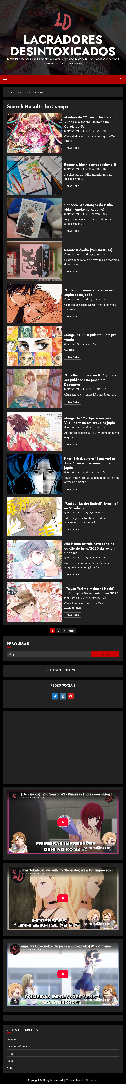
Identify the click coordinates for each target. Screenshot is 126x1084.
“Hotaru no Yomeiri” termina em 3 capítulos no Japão (90, 292)
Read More (73, 148)
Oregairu (12, 1053)
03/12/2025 (94, 299)
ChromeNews (73, 1080)
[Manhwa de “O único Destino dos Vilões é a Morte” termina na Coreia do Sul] (34, 133)
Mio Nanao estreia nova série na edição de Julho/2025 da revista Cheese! (89, 548)
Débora (71, 344)
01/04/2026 (95, 169)
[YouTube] (71, 696)
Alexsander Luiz (75, 131)
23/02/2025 (95, 598)
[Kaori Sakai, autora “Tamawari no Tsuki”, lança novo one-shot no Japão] (34, 474)
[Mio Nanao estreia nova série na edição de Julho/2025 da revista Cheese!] (34, 559)
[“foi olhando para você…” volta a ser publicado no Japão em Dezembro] (34, 388)
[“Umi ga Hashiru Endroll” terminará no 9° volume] (34, 516)
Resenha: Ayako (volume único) (88, 250)
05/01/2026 (94, 254)
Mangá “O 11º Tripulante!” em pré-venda (90, 337)
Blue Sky (68, 670)
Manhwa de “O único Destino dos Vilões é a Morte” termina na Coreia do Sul (90, 122)
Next (71, 630)
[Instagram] (63, 696)
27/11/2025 (85, 344)
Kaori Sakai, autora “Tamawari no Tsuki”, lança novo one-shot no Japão (90, 463)
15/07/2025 (94, 513)
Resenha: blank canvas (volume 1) (90, 164)
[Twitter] (55, 696)
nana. (10, 1060)
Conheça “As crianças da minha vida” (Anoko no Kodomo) (88, 207)
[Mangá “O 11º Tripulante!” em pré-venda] (34, 346)
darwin (11, 1039)
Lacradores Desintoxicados (63, 45)
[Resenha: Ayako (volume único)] (34, 261)
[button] (5, 79)
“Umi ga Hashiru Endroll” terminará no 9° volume (91, 506)
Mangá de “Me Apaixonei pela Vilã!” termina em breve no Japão (90, 420)
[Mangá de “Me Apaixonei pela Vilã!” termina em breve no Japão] (34, 431)
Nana (10, 1068)
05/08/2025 (94, 472)
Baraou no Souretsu (19, 1046)
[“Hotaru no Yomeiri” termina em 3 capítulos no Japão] (34, 303)
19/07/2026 (94, 131)
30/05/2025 (94, 558)
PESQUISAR (18, 643)
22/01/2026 (95, 214)
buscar (105, 654)
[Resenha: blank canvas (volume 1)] (34, 175)
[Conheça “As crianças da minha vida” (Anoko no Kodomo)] (34, 218)
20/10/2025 (94, 427)
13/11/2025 (94, 389)
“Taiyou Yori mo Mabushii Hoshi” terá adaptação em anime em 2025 (91, 591)
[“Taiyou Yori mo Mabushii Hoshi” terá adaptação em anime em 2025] (34, 602)
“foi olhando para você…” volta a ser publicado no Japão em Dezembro (90, 380)
